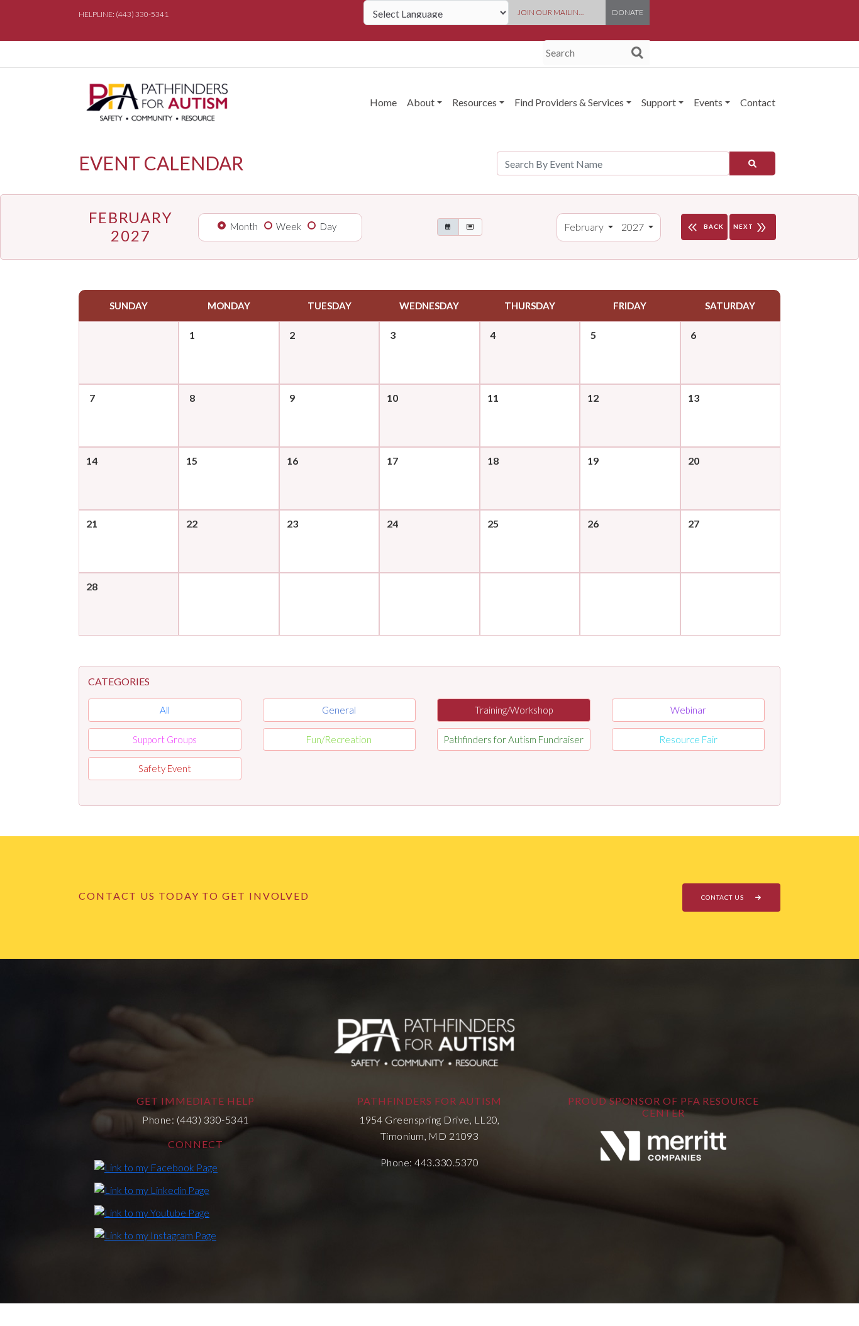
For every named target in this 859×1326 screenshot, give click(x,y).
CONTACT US (723, 897)
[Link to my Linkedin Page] (151, 1189)
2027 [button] (633, 227)
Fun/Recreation (339, 739)
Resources (474, 102)
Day (328, 226)
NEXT (750, 227)
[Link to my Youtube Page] (151, 1212)
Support (658, 102)
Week (288, 226)
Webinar (688, 709)
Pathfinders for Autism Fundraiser (513, 739)
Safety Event (164, 768)
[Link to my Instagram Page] (155, 1235)
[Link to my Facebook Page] (156, 1167)
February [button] (585, 227)
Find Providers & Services (569, 102)
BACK (704, 227)
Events (708, 102)
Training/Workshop (514, 709)
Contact (757, 102)
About (421, 102)
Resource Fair (688, 739)
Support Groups (165, 739)
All (165, 709)
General (339, 709)
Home (383, 102)
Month (244, 226)
